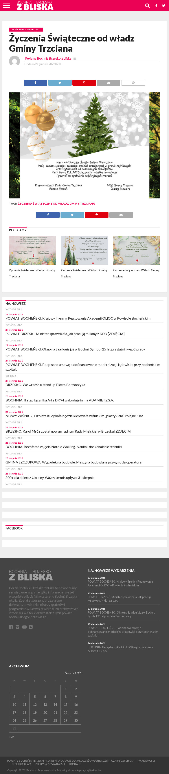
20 (45, 712)
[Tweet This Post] (60, 81)
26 (35, 720)
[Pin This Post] (84, 81)
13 (45, 704)
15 (65, 704)
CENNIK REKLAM (21, 764)
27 (45, 720)
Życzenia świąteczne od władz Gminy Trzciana (56, 203)
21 (55, 712)
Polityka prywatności (50, 764)
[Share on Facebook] (35, 81)
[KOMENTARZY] (133, 81)
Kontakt (75, 764)
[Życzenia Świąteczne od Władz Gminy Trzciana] (84, 263)
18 (24, 712)
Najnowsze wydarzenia (111, 570)
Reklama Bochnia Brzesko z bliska (48, 58)
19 (35, 712)
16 (76, 704)
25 (24, 720)
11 (24, 704)
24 (14, 720)
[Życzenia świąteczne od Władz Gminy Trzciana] (32, 263)
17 (14, 712)
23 (76, 712)
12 (35, 704)
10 (14, 704)
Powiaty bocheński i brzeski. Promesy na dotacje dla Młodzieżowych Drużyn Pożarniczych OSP (70, 760)
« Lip (11, 736)
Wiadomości (146, 760)
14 (55, 704)
